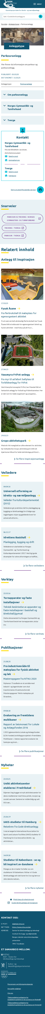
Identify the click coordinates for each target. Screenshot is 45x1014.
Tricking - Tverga (12, 228)
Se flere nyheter (35, 887)
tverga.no (12, 175)
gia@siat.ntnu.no (18, 924)
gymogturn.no (14, 160)
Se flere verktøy (35, 633)
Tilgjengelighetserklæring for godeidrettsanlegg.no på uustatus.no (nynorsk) (24, 1004)
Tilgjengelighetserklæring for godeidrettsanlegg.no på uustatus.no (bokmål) (24, 998)
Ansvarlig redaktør (14, 989)
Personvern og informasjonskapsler (20, 984)
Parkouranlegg (26, 84)
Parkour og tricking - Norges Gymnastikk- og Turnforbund (21, 218)
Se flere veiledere (35, 565)
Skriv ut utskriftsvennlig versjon (23, 190)
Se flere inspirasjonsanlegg (30, 458)
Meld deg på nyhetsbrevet (23, 899)
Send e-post (13, 156)
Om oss (10, 993)
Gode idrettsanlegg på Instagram (25, 903)
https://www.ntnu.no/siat (21, 927)
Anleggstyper (14, 24)
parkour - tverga (12, 236)
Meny (39, 4)
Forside (4, 24)
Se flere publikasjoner (32, 751)
